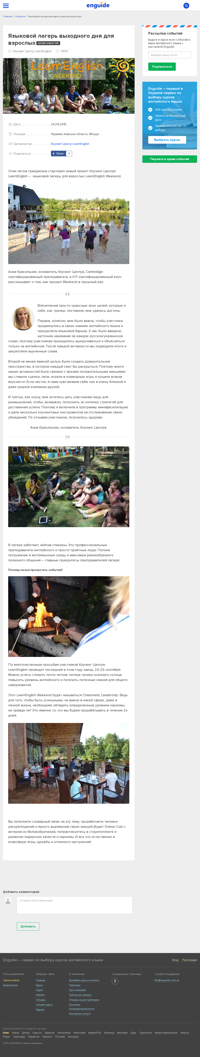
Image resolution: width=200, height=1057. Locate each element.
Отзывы (40, 999)
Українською (10, 985)
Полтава (60, 1036)
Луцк (133, 1032)
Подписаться (162, 67)
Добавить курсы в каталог (84, 980)
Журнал (40, 1009)
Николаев (79, 1032)
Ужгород (73, 1036)
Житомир (122, 1032)
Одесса (37, 1032)
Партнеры (74, 985)
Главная (40, 980)
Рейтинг (40, 995)
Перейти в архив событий (169, 159)
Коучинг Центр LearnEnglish (70, 144)
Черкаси (47, 1036)
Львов (15, 1032)
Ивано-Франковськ (166, 1032)
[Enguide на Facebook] (115, 981)
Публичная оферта (80, 995)
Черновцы (19, 1036)
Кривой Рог (95, 1032)
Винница (109, 1032)
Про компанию (77, 990)
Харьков (49, 1032)
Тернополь (145, 1032)
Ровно (6, 1036)
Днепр (25, 1032)
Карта (39, 990)
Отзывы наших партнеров (84, 999)
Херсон (184, 1032)
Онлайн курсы (44, 1004)
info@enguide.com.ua (166, 980)
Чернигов (33, 1036)
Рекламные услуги (79, 1013)
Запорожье (64, 1032)
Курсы (39, 985)
